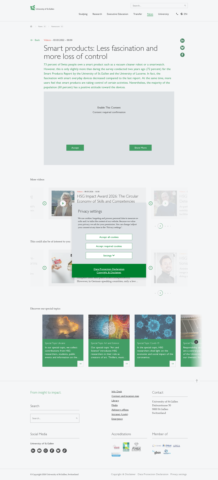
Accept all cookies (109, 237)
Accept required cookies (109, 246)
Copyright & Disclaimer (109, 272)
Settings (107, 255)
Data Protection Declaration (109, 269)
